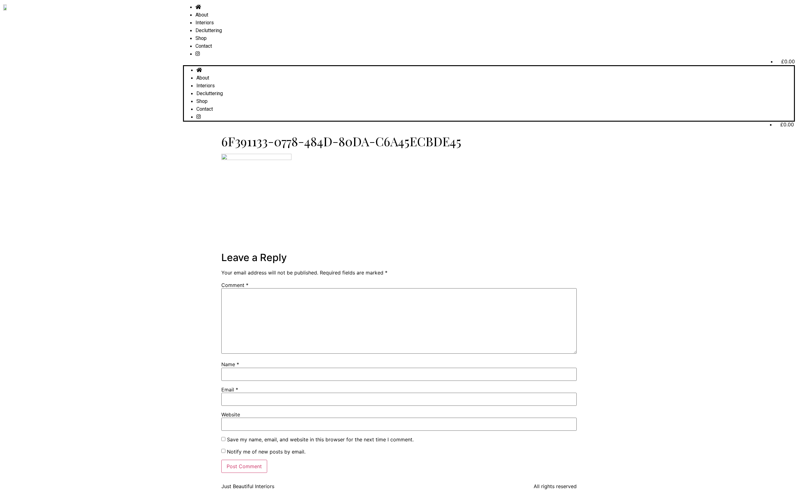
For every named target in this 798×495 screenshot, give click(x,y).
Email (229, 389)
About (201, 15)
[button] (489, 61)
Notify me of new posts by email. (266, 452)
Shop (201, 38)
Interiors (204, 23)
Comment (234, 285)
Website (230, 414)
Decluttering (208, 30)
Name (230, 364)
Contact (203, 46)
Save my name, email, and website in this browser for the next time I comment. (320, 439)
